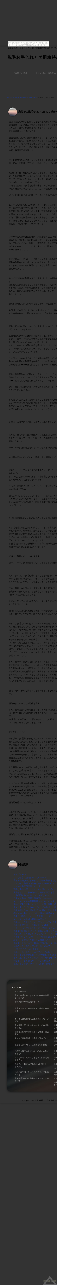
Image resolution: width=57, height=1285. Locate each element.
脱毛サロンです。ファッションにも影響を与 (33, 964)
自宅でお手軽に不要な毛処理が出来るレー (32, 898)
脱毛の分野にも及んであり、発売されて (31, 946)
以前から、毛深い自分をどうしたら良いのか (33, 883)
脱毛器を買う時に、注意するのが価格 (30, 925)
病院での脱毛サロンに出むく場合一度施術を (33, 913)
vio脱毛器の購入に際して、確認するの (31, 895)
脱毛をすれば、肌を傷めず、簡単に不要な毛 (33, 892)
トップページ (19, 874)
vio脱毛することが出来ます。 (27, 949)
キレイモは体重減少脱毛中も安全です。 (31, 919)
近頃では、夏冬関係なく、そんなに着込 (31, 961)
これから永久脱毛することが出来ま (29, 877)
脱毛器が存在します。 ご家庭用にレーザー (33, 916)
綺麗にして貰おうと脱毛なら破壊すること (32, 940)
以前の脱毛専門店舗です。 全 (27, 886)
